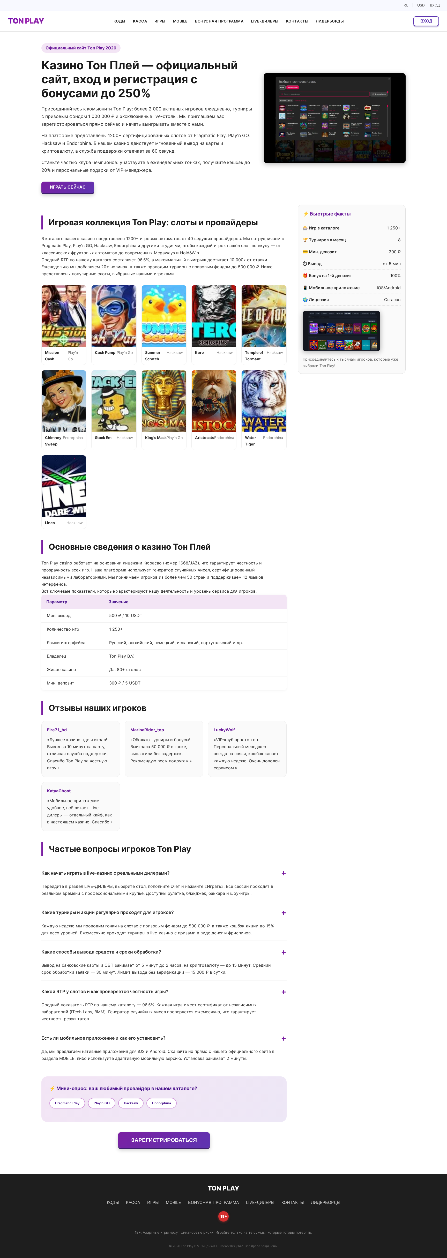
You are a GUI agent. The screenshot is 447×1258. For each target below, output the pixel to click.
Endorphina (161, 1103)
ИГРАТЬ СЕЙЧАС (68, 187)
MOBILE (180, 21)
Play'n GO (102, 1103)
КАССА (140, 21)
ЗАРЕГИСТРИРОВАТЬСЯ (164, 1140)
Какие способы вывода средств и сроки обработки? (101, 952)
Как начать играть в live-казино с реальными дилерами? (105, 873)
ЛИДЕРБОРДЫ (330, 21)
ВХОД (435, 5)
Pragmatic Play (67, 1103)
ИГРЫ (160, 21)
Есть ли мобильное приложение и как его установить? (103, 1038)
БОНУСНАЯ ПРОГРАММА (219, 21)
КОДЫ (119, 21)
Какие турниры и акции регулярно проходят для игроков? (107, 912)
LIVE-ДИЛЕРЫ (265, 21)
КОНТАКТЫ (297, 21)
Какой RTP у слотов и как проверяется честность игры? (104, 991)
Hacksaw (131, 1103)
